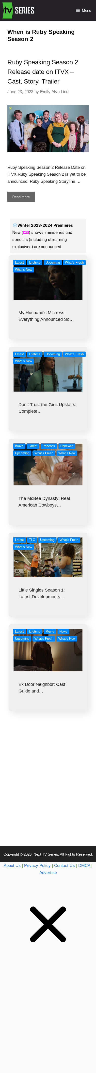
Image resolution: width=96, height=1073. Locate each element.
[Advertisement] (48, 788)
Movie (50, 631)
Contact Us (64, 865)
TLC (32, 540)
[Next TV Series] (18, 10)
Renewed (66, 446)
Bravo (19, 446)
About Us (12, 865)
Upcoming (53, 262)
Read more (21, 197)
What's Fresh (74, 262)
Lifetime (34, 262)
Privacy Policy (37, 865)
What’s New (23, 269)
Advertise (48, 872)
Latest (19, 262)
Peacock (49, 446)
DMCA (84, 865)
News (63, 631)
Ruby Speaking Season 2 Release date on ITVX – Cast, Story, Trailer (42, 71)
